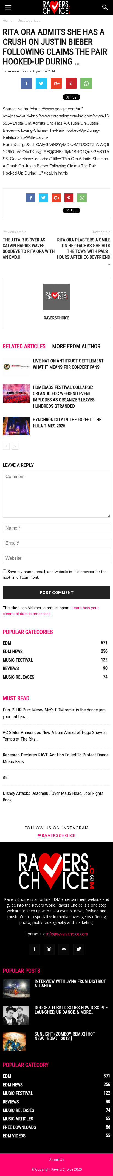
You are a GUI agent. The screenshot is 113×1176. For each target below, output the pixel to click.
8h (5, 777)
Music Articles (18, 1118)
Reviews (11, 668)
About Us (56, 1159)
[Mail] (63, 949)
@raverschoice (56, 835)
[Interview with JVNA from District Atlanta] (16, 988)
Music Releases (18, 677)
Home (7, 20)
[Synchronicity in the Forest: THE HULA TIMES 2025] (16, 426)
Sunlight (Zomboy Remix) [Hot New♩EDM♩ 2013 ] (65, 1036)
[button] (105, 7)
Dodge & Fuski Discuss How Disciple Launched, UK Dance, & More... (71, 1010)
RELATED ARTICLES (24, 346)
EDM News (13, 651)
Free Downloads (19, 1127)
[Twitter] (78, 949)
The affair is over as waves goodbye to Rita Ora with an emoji (29, 248)
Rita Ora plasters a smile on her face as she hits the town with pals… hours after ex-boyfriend (83, 251)
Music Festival (18, 660)
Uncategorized (29, 20)
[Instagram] (49, 949)
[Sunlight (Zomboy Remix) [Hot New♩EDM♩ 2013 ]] (14, 1041)
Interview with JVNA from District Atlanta (70, 983)
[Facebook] (34, 949)
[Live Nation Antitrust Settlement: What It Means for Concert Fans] (16, 367)
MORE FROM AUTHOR (76, 346)
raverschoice (18, 71)
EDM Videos (14, 1135)
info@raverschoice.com (67, 933)
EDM (7, 643)
